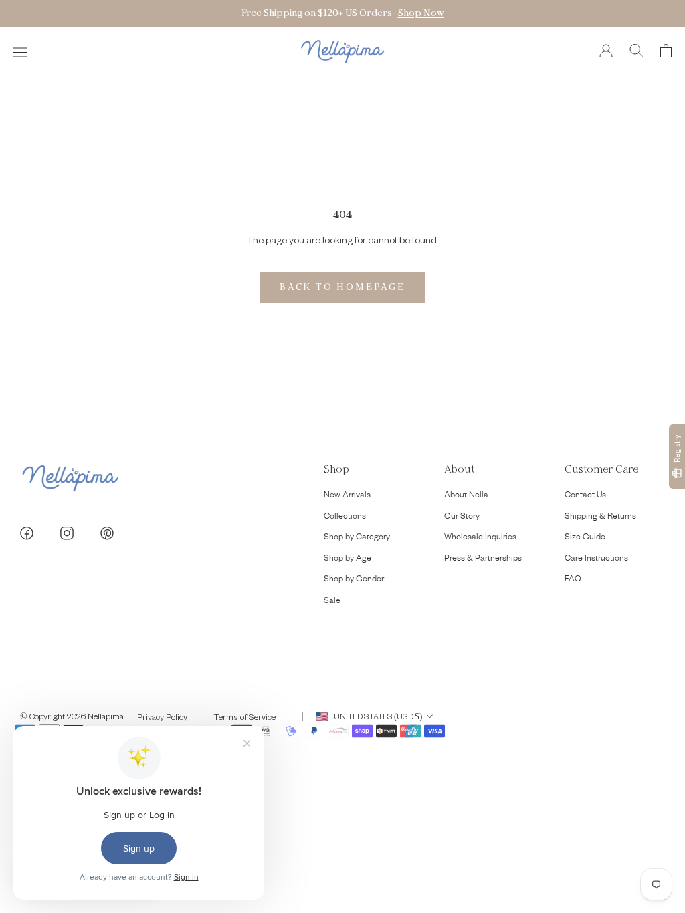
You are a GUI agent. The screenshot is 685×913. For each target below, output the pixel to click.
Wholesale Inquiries (480, 538)
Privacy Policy (162, 716)
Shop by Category (357, 538)
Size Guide (585, 538)
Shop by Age (347, 559)
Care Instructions (596, 559)
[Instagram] (67, 535)
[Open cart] (666, 51)
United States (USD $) (378, 716)
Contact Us (585, 496)
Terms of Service (245, 716)
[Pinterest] (107, 535)
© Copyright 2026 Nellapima (72, 715)
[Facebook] (26, 535)
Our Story (462, 517)
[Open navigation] (20, 51)
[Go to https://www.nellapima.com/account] (606, 51)
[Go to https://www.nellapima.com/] (342, 51)
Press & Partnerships (483, 559)
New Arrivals (347, 496)
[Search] (636, 51)
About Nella (466, 496)
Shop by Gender (354, 580)
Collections (345, 517)
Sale (332, 601)
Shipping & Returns (600, 517)
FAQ (573, 580)
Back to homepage (342, 287)
